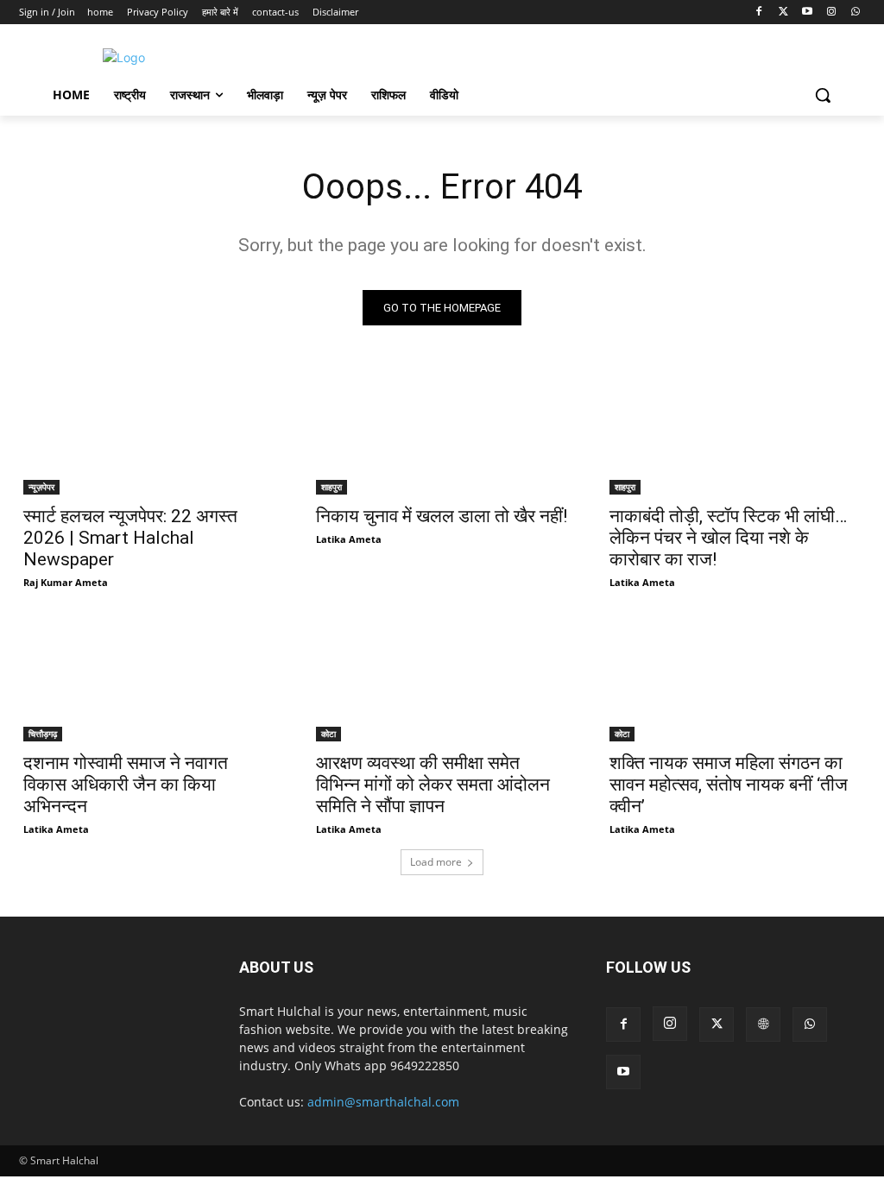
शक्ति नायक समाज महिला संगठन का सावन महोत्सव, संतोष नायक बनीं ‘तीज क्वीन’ (728, 784)
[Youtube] (808, 12)
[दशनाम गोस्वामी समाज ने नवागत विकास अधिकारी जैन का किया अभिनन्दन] (149, 679)
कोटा (328, 734)
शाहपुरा (331, 487)
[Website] (763, 1024)
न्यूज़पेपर (41, 487)
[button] (822, 95)
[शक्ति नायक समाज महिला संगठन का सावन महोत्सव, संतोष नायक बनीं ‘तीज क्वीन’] (735, 679)
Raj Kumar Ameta (65, 582)
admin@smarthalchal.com (383, 1102)
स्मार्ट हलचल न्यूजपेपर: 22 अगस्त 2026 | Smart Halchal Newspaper (130, 538)
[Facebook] (759, 12)
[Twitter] (783, 12)
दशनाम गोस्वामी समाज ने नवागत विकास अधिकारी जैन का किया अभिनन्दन (125, 784)
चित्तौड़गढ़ (42, 734)
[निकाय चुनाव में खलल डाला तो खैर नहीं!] (441, 432)
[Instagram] (831, 12)
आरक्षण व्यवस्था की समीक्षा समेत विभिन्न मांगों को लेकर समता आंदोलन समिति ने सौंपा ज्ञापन (433, 784)
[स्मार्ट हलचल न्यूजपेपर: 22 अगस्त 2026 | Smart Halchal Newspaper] (149, 432)
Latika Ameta (349, 539)
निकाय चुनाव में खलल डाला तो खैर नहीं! (441, 516)
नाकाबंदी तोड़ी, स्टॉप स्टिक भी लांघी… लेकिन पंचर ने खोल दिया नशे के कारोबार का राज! (728, 538)
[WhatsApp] (855, 12)
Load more (436, 861)
